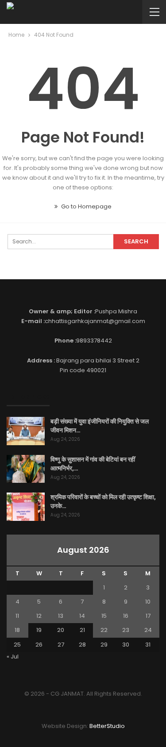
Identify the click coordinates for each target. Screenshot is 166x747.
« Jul (13, 656)
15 (104, 616)
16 (125, 616)
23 (125, 630)
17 (148, 616)
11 (17, 616)
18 (17, 630)
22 (104, 630)
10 (148, 601)
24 (148, 630)
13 (60, 616)
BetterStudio (107, 726)
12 (39, 616)
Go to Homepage (86, 206)
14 (82, 616)
